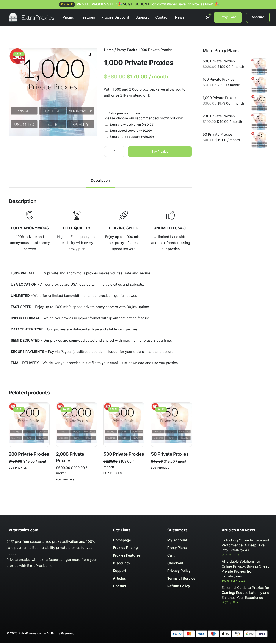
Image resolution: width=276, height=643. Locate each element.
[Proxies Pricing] (137, 549)
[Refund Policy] (191, 587)
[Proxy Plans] (191, 549)
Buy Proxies (159, 151)
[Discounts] (137, 564)
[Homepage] (137, 541)
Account (258, 17)
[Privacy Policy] (191, 572)
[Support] (137, 572)
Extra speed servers (131, 131)
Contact (161, 17)
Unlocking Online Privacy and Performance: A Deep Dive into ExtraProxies (245, 545)
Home (109, 50)
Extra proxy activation (132, 125)
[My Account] (191, 541)
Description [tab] (100, 180)
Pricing (68, 17)
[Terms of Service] (191, 580)
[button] (90, 54)
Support (142, 17)
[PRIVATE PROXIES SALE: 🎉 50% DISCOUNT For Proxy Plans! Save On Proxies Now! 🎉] (138, 4)
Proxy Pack (126, 50)
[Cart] (191, 556)
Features (88, 17)
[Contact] (137, 587)
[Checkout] (191, 564)
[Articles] (137, 580)
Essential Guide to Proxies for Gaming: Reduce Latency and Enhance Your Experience (245, 592)
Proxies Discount (115, 17)
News (179, 17)
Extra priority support (132, 137)
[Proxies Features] (137, 556)
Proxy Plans (228, 17)
